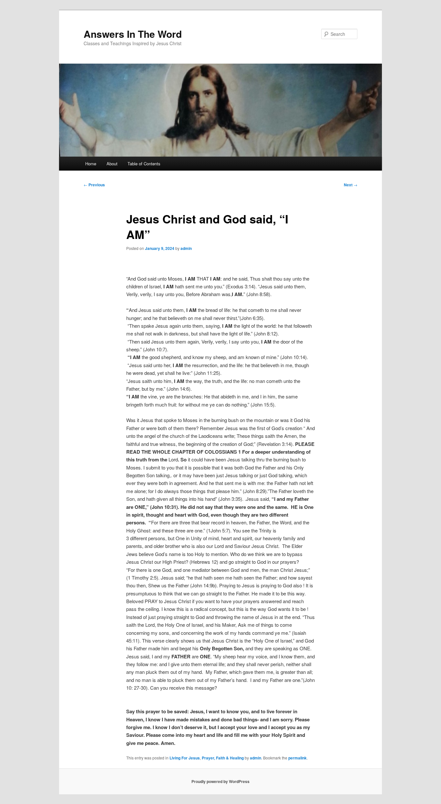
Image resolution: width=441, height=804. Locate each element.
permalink (297, 758)
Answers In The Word (133, 34)
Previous (94, 185)
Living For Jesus (184, 758)
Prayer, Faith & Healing (223, 758)
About (112, 163)
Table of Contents (144, 163)
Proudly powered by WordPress (220, 781)
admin (186, 248)
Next (350, 185)
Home (90, 163)
